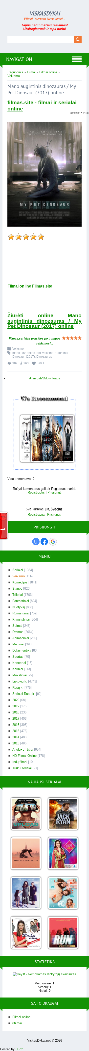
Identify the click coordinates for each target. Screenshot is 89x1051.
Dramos (17, 632)
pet (39, 353)
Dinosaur (18, 356)
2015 (15, 731)
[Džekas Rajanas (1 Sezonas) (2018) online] (63, 814)
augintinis (61, 353)
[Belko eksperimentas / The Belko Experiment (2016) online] (65, 439)
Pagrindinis (15, 72)
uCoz (19, 1049)
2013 (15, 743)
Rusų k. (17, 687)
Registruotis (36, 492)
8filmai (17, 1023)
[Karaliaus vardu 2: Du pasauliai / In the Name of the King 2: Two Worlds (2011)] (44, 439)
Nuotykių (18, 607)
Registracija (36, 514)
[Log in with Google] (53, 542)
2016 (15, 725)
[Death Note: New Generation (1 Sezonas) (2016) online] (24, 439)
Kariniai (17, 669)
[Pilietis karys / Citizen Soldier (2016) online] (34, 439)
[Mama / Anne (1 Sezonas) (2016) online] (25, 893)
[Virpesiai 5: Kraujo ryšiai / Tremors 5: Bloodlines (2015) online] (55, 439)
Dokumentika (21, 650)
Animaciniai (20, 638)
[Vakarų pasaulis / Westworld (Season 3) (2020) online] (25, 854)
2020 (15, 700)
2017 (15, 718)
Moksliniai (19, 675)
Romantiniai (20, 613)
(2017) (30, 356)
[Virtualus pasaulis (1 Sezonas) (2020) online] (25, 814)
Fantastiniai (20, 601)
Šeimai (17, 626)
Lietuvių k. (19, 681)
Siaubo (17, 588)
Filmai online (48, 72)
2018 (15, 712)
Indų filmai (19, 762)
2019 (15, 706)
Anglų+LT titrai (22, 749)
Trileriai (17, 595)
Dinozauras (44, 356)
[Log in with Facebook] (44, 541)
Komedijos (19, 582)
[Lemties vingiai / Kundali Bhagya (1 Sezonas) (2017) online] (63, 854)
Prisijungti (54, 492)
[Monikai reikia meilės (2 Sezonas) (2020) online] (25, 933)
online (31, 353)
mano (16, 353)
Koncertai (19, 663)
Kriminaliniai (21, 619)
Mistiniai (18, 644)
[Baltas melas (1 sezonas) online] (63, 893)
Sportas (17, 656)
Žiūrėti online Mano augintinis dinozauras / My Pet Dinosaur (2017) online (44, 321)
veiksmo (47, 353)
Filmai (31, 72)
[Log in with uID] (36, 541)
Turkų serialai (22, 768)
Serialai (17, 570)
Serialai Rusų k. (23, 694)
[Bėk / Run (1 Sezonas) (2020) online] (63, 933)
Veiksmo (13, 76)
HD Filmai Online (24, 756)
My (23, 353)
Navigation (19, 59)
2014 (15, 737)
